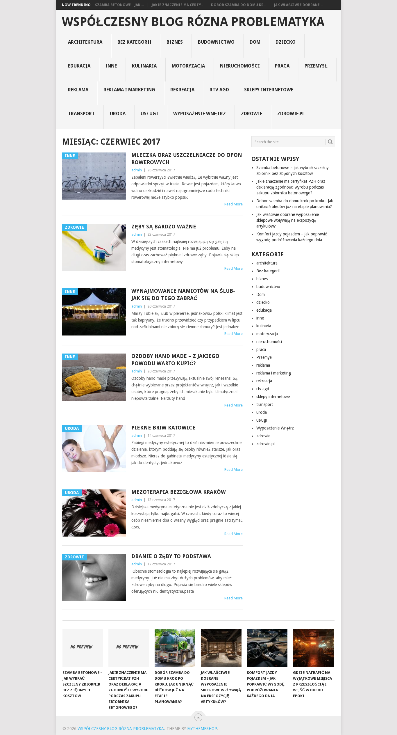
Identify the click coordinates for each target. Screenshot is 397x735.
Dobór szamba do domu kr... (238, 5)
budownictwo (216, 42)
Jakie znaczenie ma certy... (177, 5)
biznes (175, 42)
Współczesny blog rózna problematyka (193, 22)
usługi (149, 113)
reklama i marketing (129, 90)
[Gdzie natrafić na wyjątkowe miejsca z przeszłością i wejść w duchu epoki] (313, 648)
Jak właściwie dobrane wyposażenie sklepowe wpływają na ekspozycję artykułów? (287, 220)
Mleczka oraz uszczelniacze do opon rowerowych (186, 158)
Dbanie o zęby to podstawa (171, 556)
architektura (85, 42)
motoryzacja (188, 66)
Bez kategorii (134, 42)
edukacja (79, 66)
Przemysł (316, 66)
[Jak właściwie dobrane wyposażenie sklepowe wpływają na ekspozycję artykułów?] (221, 648)
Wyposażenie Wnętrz (199, 113)
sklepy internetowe (268, 90)
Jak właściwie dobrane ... (298, 5)
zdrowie (251, 113)
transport (81, 113)
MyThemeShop (202, 728)
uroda (118, 113)
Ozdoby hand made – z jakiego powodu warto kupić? (175, 359)
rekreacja (182, 90)
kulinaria (144, 66)
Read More (233, 204)
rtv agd (219, 90)
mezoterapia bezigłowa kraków (178, 492)
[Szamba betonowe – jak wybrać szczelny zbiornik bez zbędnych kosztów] (82, 648)
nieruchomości (240, 66)
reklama (78, 90)
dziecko (286, 42)
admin (136, 170)
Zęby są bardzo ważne (163, 226)
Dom (255, 42)
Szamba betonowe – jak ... (119, 5)
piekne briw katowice (163, 428)
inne (111, 66)
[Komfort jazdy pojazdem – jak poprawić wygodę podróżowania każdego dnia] (267, 648)
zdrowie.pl (291, 113)
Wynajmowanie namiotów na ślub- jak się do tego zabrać (183, 294)
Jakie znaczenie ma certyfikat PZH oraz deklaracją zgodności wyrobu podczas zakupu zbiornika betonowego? (290, 187)
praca (282, 66)
